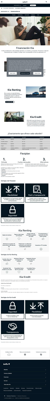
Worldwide (17, 388)
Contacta (33, 14)
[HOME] (1, 8)
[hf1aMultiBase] (12, 193)
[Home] (4, 395)
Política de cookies (38, 388)
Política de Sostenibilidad (8, 390)
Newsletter (12, 388)
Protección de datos (30, 388)
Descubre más (9, 101)
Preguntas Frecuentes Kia (26, 390)
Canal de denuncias (17, 390)
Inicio (38, 14)
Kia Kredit (27, 14)
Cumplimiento (6, 388)
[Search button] (46, 1)
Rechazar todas (37, 73)
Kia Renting (20, 14)
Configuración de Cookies (25, 73)
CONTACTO (32, 5)
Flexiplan (13, 14)
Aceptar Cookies (12, 73)
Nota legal (23, 388)
